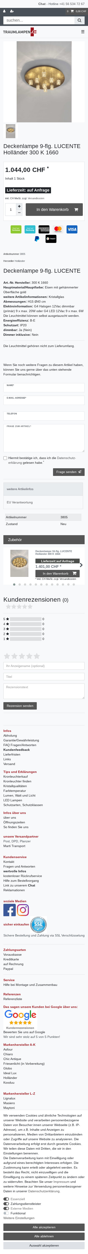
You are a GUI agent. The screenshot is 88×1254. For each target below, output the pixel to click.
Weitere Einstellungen (19, 1218)
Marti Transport (14, 846)
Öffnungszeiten (14, 822)
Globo (7, 1068)
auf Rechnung (13, 964)
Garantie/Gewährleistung (21, 740)
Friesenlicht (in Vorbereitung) (24, 1063)
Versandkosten (36, 198)
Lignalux (9, 1098)
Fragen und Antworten (19, 866)
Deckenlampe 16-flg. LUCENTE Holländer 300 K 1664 (53, 552)
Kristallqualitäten (15, 786)
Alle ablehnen (44, 1236)
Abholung (10, 735)
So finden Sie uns (15, 827)
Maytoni (9, 1108)
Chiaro (8, 1054)
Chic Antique (12, 1059)
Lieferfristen (11, 754)
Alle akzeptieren (44, 1227)
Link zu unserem (19, 885)
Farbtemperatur (14, 791)
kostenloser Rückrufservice (22, 876)
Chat (42, 4)
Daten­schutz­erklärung (44, 1191)
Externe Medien (22, 1208)
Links (7, 759)
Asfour (8, 1049)
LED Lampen (12, 800)
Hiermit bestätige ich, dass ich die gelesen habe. (42, 460)
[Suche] (79, 20)
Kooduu (8, 1082)
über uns (9, 817)
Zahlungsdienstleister (26, 1204)
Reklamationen (14, 890)
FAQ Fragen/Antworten (19, 745)
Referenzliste (12, 999)
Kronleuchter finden (17, 781)
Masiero (9, 1103)
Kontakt (8, 861)
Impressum (61, 1181)
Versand (9, 764)
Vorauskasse (12, 954)
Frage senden (66, 472)
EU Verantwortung (20, 502)
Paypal (8, 969)
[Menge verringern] (19, 213)
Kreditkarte (11, 959)
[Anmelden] (5, 11)
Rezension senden (20, 706)
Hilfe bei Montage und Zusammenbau (30, 985)
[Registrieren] (12, 11)
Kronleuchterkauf (15, 776)
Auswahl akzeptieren (44, 1245)
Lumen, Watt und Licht (19, 795)
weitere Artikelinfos (20, 489)
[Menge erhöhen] (19, 206)
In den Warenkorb (53, 209)
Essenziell (18, 1199)
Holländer (10, 1078)
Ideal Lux (9, 1073)
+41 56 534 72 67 (72, 4)
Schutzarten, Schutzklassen (23, 805)
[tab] (43, 489)
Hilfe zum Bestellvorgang (21, 880)
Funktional (18, 1213)
